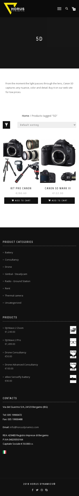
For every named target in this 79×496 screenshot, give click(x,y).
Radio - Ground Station (17, 281)
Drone (8, 266)
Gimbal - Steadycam (16, 274)
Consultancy (12, 259)
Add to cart (23, 200)
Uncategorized (13, 302)
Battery (9, 252)
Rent (7, 288)
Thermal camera (14, 295)
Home (25, 115)
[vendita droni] (4, 451)
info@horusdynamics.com (24, 427)
